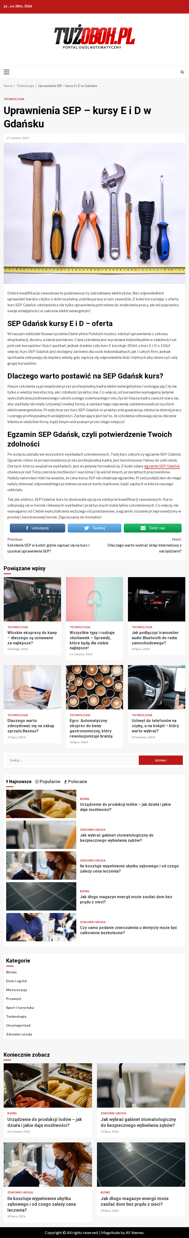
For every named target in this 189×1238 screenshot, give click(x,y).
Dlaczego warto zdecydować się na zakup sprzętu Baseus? (32, 687)
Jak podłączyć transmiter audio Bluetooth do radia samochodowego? (156, 599)
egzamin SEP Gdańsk (162, 466)
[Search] (182, 72)
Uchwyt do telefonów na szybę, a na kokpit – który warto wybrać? (156, 687)
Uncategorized (18, 1025)
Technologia (14, 99)
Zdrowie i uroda (93, 829)
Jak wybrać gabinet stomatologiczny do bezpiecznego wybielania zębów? (41, 835)
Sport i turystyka (20, 1007)
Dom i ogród (16, 981)
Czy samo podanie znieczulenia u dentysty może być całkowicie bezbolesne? (41, 927)
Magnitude (110, 1232)
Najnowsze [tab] (20, 781)
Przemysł (13, 999)
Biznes (84, 798)
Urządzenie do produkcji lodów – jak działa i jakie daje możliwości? (41, 804)
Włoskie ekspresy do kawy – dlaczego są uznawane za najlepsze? (32, 599)
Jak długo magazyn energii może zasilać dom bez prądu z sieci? (41, 896)
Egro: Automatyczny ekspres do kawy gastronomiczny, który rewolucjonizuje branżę (94, 687)
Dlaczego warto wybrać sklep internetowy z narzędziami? (145, 545)
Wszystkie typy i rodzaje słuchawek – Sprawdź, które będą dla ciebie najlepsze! (94, 599)
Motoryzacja (16, 990)
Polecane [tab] (77, 781)
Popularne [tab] (49, 781)
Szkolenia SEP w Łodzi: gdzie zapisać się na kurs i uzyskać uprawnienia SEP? (48, 545)
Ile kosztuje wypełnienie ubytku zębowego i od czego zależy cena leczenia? (41, 865)
